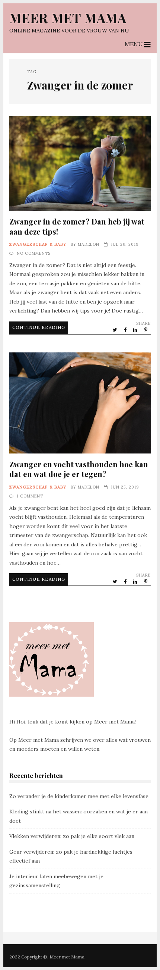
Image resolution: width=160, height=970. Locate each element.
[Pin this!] (146, 330)
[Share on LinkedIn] (136, 330)
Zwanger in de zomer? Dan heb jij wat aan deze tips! (80, 163)
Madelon (88, 244)
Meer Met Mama (68, 17)
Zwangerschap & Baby (37, 244)
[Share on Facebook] (126, 330)
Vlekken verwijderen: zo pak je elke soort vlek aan (71, 836)
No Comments (34, 253)
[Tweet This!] (116, 330)
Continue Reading (38, 327)
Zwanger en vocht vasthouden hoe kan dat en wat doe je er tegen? (80, 403)
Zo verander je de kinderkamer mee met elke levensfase (78, 796)
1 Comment (30, 496)
